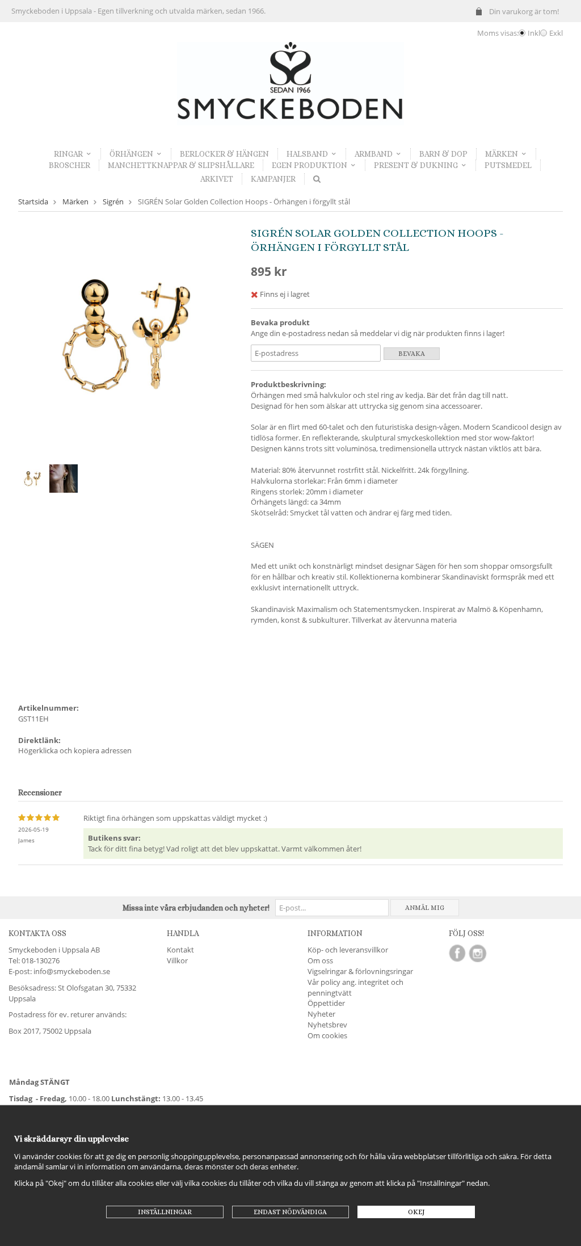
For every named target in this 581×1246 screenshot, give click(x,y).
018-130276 (41, 960)
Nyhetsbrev (327, 1025)
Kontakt (180, 950)
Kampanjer (273, 178)
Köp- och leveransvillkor (348, 950)
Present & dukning (416, 165)
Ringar (68, 153)
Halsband (307, 153)
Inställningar (165, 1212)
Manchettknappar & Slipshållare (181, 165)
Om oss (320, 960)
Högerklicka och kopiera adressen (75, 750)
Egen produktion (309, 165)
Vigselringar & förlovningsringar (360, 971)
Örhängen (131, 153)
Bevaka (411, 354)
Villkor (177, 960)
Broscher (69, 165)
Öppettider (326, 1003)
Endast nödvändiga (290, 1212)
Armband (374, 153)
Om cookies (327, 1035)
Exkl (556, 33)
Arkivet (216, 178)
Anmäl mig (424, 908)
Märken (501, 153)
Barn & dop (443, 153)
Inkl (534, 33)
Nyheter (321, 1014)
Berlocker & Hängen (224, 153)
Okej (416, 1212)
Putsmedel (508, 165)
